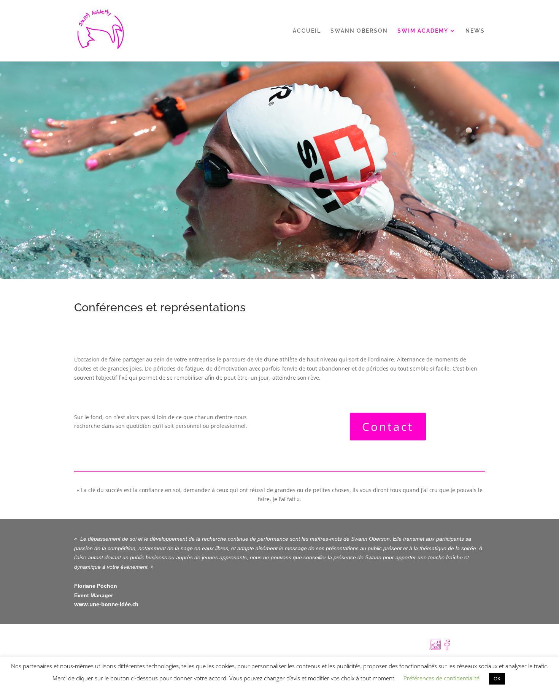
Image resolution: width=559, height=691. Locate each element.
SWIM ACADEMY (422, 31)
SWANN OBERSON (359, 31)
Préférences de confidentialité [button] (441, 678)
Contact (388, 426)
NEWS (475, 31)
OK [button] (497, 678)
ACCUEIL (307, 31)
